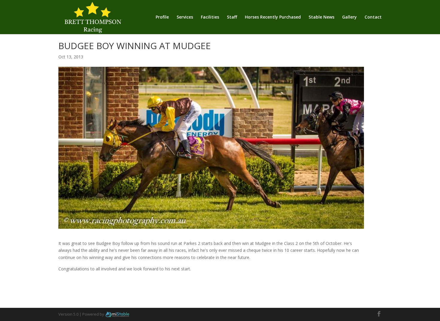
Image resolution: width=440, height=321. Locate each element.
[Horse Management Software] (117, 314)
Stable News (321, 17)
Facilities (210, 17)
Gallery (349, 17)
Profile (162, 17)
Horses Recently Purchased (273, 17)
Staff (232, 17)
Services (185, 17)
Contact (373, 17)
